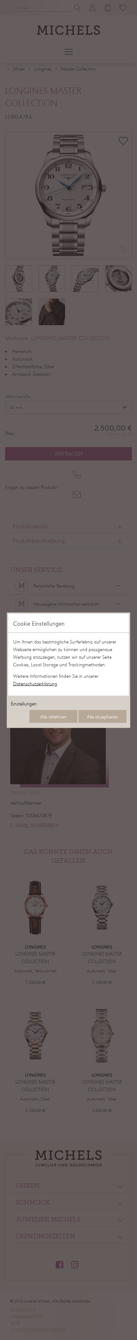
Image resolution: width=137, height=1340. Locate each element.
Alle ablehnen (53, 716)
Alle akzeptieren (102, 716)
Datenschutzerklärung (35, 683)
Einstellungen (24, 703)
